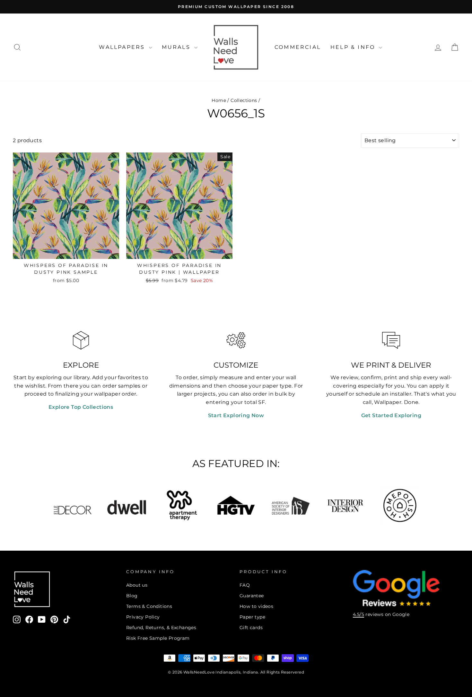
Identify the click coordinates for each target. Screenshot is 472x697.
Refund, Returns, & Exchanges (161, 627)
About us (136, 585)
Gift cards (251, 627)
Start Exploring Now (236, 415)
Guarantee (252, 595)
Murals (177, 47)
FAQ (245, 585)
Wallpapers (123, 47)
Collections (244, 100)
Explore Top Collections (80, 407)
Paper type (252, 616)
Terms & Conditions (149, 606)
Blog (132, 595)
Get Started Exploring (391, 415)
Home (219, 100)
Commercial (298, 47)
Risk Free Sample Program (158, 638)
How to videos (256, 606)
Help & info (353, 47)
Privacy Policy (143, 616)
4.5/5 (358, 614)
